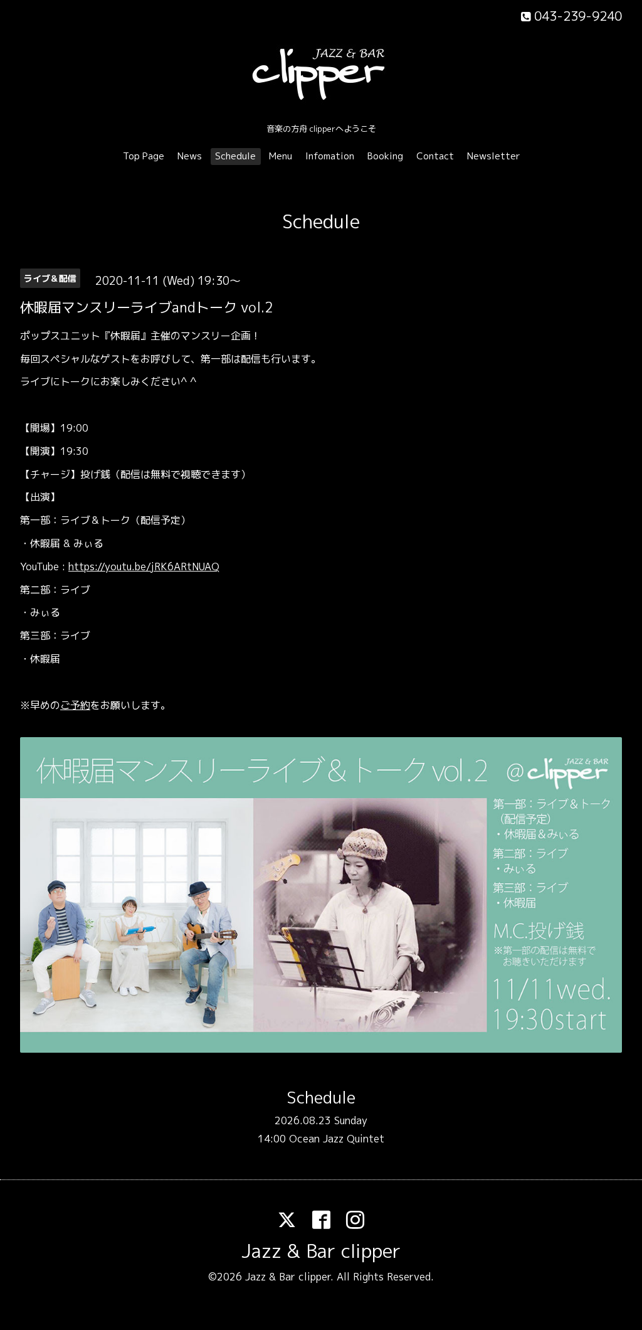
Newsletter (493, 155)
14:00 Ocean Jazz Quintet (321, 1139)
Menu (280, 155)
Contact (435, 155)
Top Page (143, 155)
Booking (385, 155)
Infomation (329, 155)
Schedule (235, 155)
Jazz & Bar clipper (321, 1251)
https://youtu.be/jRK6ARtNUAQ (143, 566)
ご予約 (75, 705)
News (189, 155)
